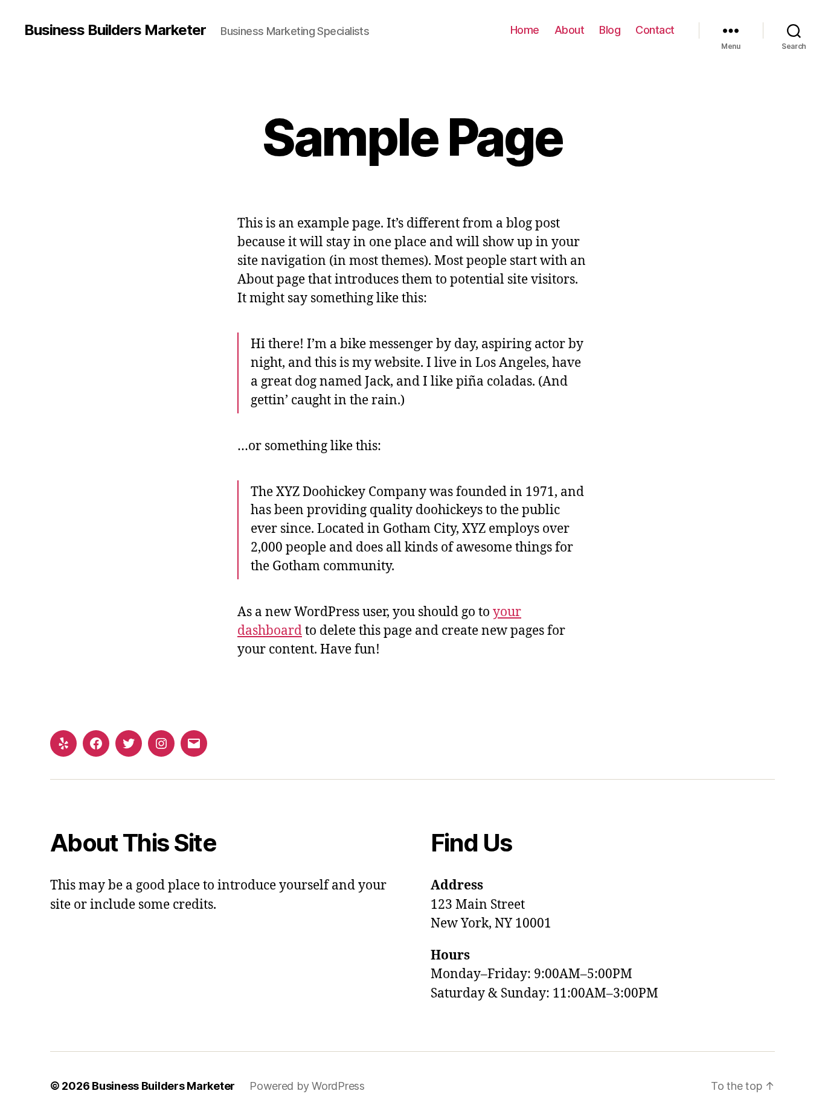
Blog (609, 30)
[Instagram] (161, 743)
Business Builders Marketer (115, 30)
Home (524, 30)
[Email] (194, 743)
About (569, 30)
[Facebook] (96, 743)
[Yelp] (63, 743)
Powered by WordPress (307, 1086)
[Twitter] (128, 743)
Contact (655, 30)
